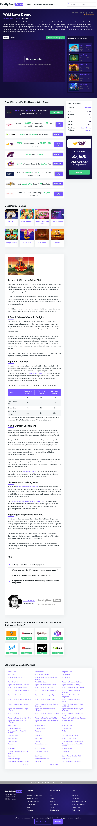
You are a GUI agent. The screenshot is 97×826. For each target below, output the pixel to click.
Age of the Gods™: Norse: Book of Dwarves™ (46, 705)
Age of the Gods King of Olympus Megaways (73, 696)
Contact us (75, 798)
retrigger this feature (29, 471)
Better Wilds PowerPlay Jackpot (18, 761)
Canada (52, 798)
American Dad (67, 725)
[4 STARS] (91, 15)
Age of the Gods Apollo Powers (18, 685)
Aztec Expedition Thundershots (72, 741)
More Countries (54, 810)
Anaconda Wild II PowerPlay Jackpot (17, 732)
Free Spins (87, 130)
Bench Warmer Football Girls (71, 756)
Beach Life (11, 756)
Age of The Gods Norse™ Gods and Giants (72, 705)
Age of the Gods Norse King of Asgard (18, 709)
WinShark (11, 638)
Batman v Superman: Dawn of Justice (18, 752)
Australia (52, 801)
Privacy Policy (76, 807)
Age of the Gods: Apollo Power (72, 682)
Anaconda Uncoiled (14, 728)
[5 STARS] (93, 15)
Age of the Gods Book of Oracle (45, 685)
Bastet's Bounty (40, 748)
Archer (64, 731)
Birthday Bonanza (54, 764)
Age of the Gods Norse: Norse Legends (45, 709)
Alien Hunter (12, 725)
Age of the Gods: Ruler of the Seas (19, 718)
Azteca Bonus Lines (41, 744)
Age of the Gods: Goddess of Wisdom (71, 691)
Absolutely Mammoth (15, 677)
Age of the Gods (13, 713)
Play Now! (79, 172)
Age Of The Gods (41, 682)
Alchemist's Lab (67, 721)
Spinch (11, 653)
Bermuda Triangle (14, 759)
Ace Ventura (66, 677)
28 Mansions (39, 672)
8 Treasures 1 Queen (42, 674)
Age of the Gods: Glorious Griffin (73, 687)
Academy (30, 810)
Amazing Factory (40, 725)
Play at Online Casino (34, 59)
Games (29, 4)
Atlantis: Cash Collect (69, 738)
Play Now (56, 112)
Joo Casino (27, 638)
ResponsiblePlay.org (59, 783)
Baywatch (65, 751)
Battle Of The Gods (41, 751)
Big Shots (25, 764)
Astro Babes (39, 738)
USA (51, 795)
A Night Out (66, 674)
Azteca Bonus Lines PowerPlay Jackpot (72, 745)
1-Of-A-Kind (12, 672)
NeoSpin (57, 653)
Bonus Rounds (86, 128)
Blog (28, 807)
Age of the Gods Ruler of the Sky (46, 718)
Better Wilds (66, 759)
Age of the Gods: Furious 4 (44, 687)
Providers (37, 4)
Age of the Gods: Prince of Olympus (47, 713)
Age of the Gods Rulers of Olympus (74, 718)
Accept (58, 822)
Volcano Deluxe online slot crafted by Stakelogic (27, 501)
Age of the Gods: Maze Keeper (45, 699)
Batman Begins (67, 748)
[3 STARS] (89, 15)
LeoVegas (42, 638)
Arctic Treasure (13, 735)
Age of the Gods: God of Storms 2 (46, 690)
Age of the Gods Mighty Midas (18, 704)
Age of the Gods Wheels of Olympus (17, 721)
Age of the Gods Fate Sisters (17, 687)
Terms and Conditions (78, 804)
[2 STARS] (87, 15)
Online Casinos (48, 4)
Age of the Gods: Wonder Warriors (46, 721)
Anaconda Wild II (68, 728)
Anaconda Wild (40, 728)
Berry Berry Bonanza (42, 759)
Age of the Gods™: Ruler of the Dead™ (72, 714)
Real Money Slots (32, 798)
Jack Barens (29, 600)
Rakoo (42, 653)
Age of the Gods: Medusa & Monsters (71, 700)
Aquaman (38, 731)
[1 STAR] (85, 15)
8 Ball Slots (12, 674)
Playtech (17, 18)
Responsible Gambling (79, 801)
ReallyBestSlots (8, 18)
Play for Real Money (55, 37)
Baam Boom (12, 748)
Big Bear (38, 761)
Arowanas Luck (40, 735)
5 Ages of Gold (67, 672)
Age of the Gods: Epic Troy (71, 685)
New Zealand (54, 804)
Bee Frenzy (39, 756)
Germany (52, 807)
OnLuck (26, 653)
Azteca (10, 744)
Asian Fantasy (13, 738)
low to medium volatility (35, 373)
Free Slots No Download (34, 795)
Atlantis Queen (13, 741)
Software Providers (33, 801)
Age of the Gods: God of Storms (18, 690)
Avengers (38, 741)
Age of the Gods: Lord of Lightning (19, 699)
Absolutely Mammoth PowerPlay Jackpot (46, 678)
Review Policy (76, 810)
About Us (75, 795)
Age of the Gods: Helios (16, 695)
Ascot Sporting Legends (70, 735)
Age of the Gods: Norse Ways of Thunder (72, 709)
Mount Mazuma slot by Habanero (27, 487)
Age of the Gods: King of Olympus (46, 695)
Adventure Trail (13, 682)
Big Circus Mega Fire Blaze (71, 761)
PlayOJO (57, 638)
